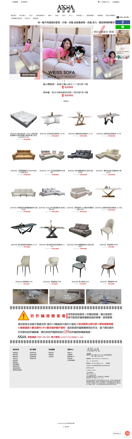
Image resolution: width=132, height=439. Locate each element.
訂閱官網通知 (71, 360)
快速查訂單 (33, 358)
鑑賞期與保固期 (17, 370)
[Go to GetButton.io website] (127, 437)
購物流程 (15, 356)
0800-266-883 (95, 358)
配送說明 (35, 18)
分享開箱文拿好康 (16, 18)
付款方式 (27, 18)
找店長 (24, 2)
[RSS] (63, 426)
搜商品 (16, 2)
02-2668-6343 (104, 358)
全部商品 (51, 356)
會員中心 (69, 352)
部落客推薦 (90, 15)
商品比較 (69, 358)
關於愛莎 (13, 15)
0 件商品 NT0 (105, 2)
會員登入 (117, 2)
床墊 (56, 15)
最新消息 (51, 352)
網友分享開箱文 (110, 15)
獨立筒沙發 (113, 383)
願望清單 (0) (71, 356)
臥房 (63, 15)
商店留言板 (33, 352)
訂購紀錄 (69, 354)
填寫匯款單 (33, 356)
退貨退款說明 (16, 368)
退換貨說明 (16, 366)
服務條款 (15, 362)
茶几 (70, 15)
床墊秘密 (15, 352)
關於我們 (15, 354)
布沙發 (111, 380)
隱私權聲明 (16, 364)
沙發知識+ (79, 15)
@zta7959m (95, 361)
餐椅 (49, 15)
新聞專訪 (100, 15)
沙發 (30, 15)
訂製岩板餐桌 (40, 15)
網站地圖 (67, 426)
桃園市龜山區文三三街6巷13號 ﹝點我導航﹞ (99, 376)
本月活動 (22, 15)
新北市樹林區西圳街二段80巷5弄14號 (101, 365)
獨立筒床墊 (89, 381)
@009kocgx (93, 375)
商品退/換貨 (33, 354)
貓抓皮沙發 (117, 380)
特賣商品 (51, 354)
